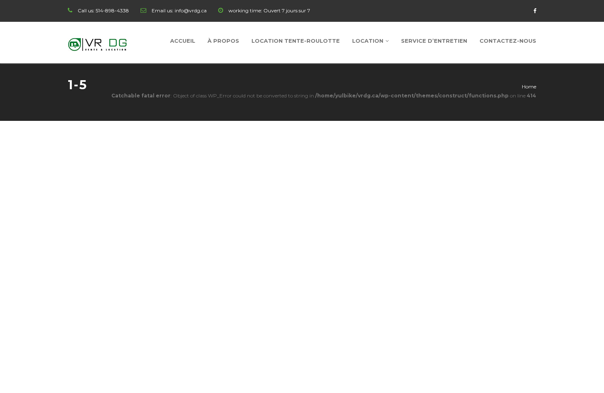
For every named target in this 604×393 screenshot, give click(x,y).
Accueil (182, 40)
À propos (223, 40)
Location (367, 40)
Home (529, 86)
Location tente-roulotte (295, 40)
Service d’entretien (434, 40)
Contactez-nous (508, 40)
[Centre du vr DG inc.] (98, 42)
